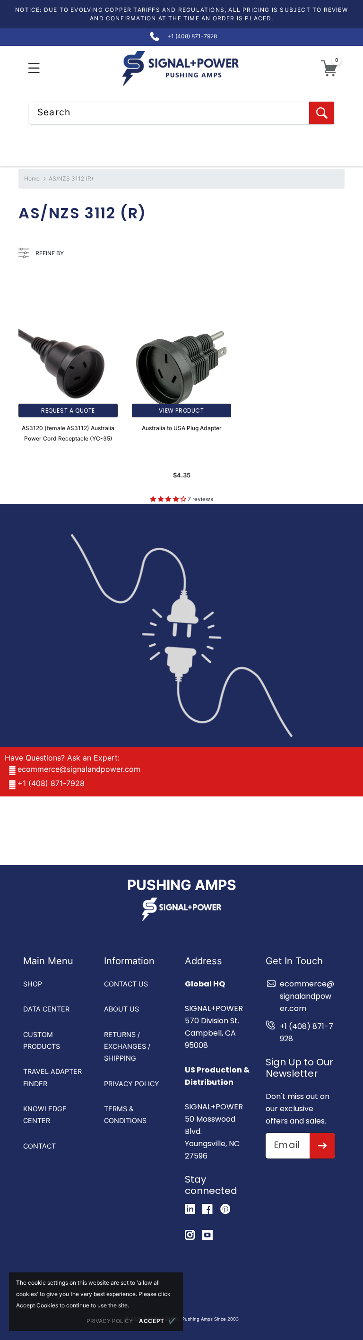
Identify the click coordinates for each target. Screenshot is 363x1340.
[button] (34, 68)
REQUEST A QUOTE (68, 410)
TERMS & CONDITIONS (125, 1114)
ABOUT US (121, 1009)
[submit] (322, 1145)
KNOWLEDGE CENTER (45, 1114)
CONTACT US (126, 984)
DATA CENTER (46, 1009)
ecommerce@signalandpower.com (78, 769)
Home (32, 178)
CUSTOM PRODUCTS (41, 1040)
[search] (321, 113)
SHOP (32, 984)
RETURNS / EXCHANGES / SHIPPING (127, 1046)
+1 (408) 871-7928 (51, 783)
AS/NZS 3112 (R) (71, 178)
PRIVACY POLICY (131, 1084)
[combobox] (181, 113)
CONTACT (39, 1146)
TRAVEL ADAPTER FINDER (52, 1077)
